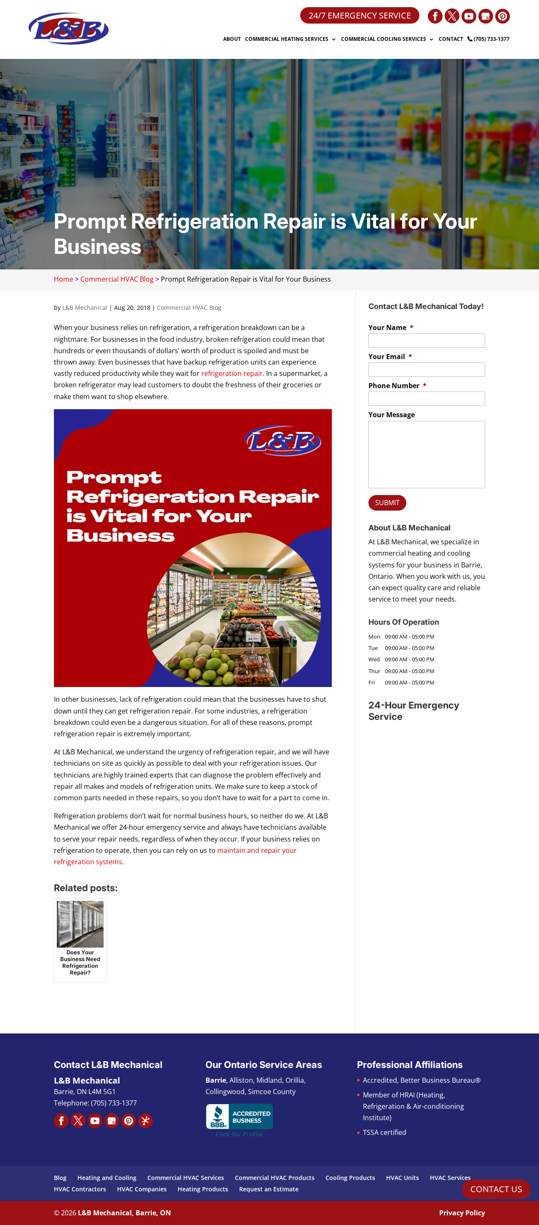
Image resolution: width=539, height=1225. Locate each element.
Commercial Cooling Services (383, 39)
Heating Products (203, 1189)
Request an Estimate (269, 1189)
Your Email (390, 356)
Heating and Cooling (106, 1178)
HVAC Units (402, 1178)
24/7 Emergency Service (360, 15)
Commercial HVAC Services (185, 1178)
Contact (451, 39)
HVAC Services (450, 1178)
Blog (60, 1178)
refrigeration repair (232, 373)
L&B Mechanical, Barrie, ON (124, 1212)
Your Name (391, 327)
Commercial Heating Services (286, 39)
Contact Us (496, 1189)
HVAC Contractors (80, 1189)
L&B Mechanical (84, 308)
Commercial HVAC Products (275, 1178)
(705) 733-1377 (491, 39)
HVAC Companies (142, 1189)
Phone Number (397, 385)
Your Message (391, 414)
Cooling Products (350, 1178)
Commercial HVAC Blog (189, 308)
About (232, 39)
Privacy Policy (462, 1212)
